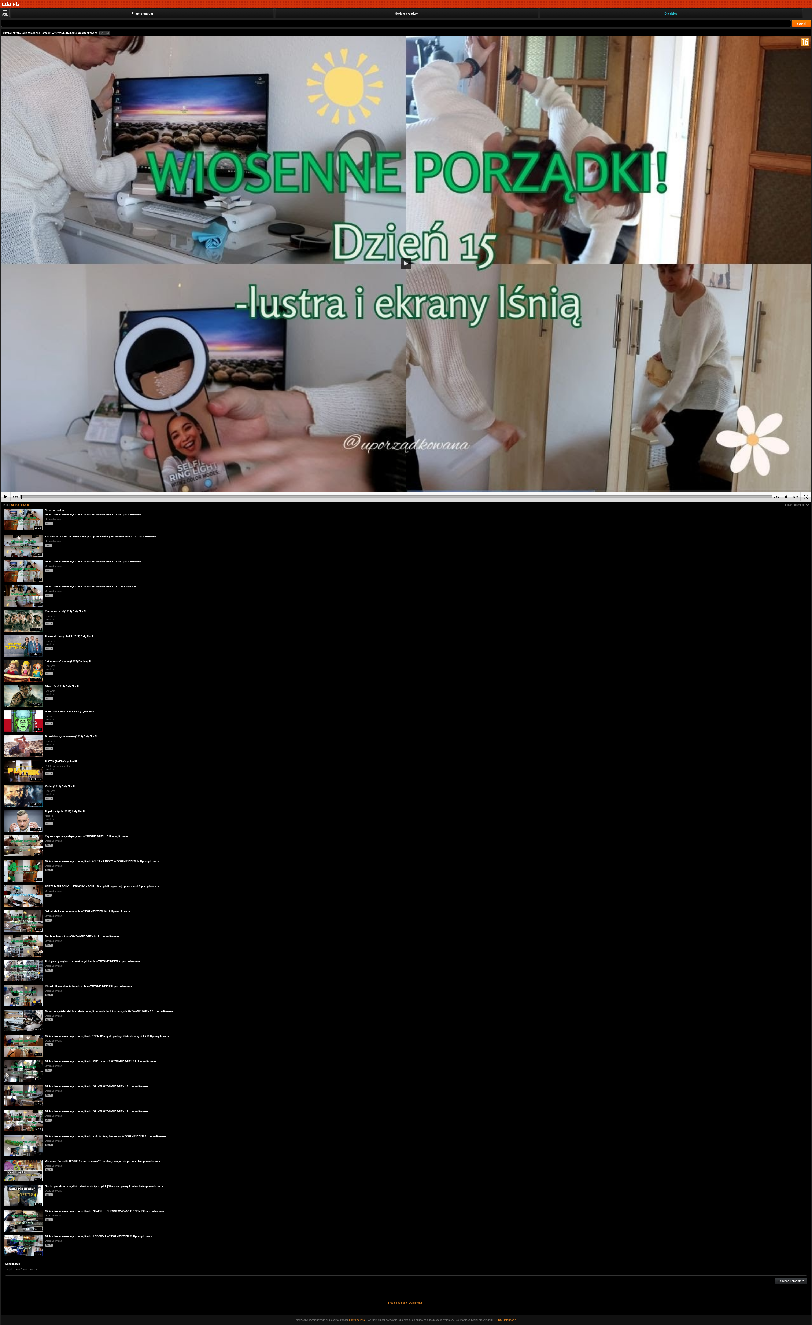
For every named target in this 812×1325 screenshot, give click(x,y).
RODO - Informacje (505, 1319)
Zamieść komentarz (791, 1280)
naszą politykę (357, 1319)
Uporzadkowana (20, 504)
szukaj (801, 23)
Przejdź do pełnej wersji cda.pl (406, 1302)
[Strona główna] (10, 4)
